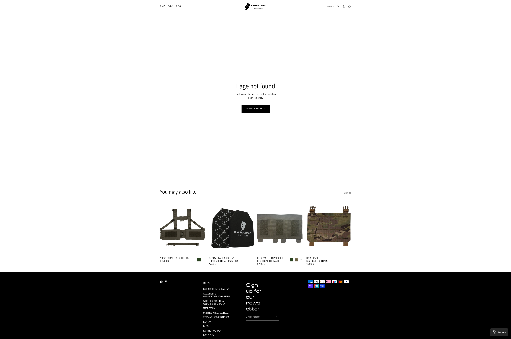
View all (347, 192)
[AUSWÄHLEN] (201, 251)
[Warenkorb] (349, 6)
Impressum (209, 308)
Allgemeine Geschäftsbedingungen (216, 295)
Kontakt (207, 321)
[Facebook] (161, 281)
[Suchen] (338, 6)
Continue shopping (255, 108)
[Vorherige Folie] (164, 227)
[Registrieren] (276, 317)
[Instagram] (166, 281)
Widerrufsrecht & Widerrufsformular (214, 302)
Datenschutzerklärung (216, 289)
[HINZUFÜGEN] (249, 251)
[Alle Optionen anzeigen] (203, 260)
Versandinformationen (216, 317)
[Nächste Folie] (201, 227)
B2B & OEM (208, 335)
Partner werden (212, 330)
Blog (206, 326)
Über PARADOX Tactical (216, 312)
